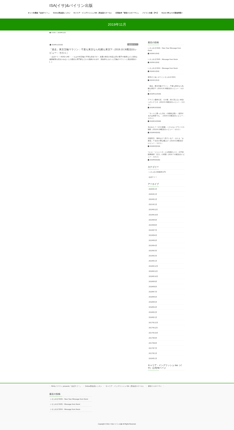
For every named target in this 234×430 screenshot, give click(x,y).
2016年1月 (153, 358)
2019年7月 (153, 230)
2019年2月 (153, 256)
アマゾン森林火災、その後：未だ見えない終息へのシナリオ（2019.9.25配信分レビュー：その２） (166, 102)
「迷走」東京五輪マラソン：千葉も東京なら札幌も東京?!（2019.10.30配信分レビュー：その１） (166, 88)
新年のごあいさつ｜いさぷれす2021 (162, 77)
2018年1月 (153, 317)
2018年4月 (153, 307)
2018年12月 (153, 266)
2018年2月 (153, 312)
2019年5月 (153, 240)
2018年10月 (153, 276)
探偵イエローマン (155, 386)
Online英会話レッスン (93, 386)
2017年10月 (153, 333)
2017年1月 (153, 353)
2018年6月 (153, 297)
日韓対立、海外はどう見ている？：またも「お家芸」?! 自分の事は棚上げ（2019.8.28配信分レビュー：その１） (166, 140)
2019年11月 (153, 209)
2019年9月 (153, 220)
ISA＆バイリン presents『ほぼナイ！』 (66, 386)
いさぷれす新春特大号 (157, 172)
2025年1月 (153, 194)
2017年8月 (153, 343)
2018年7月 (153, 292)
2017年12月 (153, 323)
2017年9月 (153, 338)
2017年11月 (153, 328)
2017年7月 (153, 348)
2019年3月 (153, 251)
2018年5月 (153, 302)
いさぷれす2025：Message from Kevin (163, 59)
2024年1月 (153, 199)
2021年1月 (153, 204)
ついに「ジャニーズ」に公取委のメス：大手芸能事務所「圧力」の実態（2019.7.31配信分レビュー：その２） (166, 154)
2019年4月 (153, 245)
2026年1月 (153, 189)
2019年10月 (153, 215)
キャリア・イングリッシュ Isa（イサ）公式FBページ (165, 366)
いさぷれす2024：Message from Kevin (163, 68)
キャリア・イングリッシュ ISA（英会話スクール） (125, 386)
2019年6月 (153, 235)
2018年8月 (153, 287)
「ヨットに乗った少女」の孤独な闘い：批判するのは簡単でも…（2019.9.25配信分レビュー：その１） (166, 115)
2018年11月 (153, 271)
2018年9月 (153, 281)
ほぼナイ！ (133, 44)
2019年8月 (153, 225)
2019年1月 (153, 261)
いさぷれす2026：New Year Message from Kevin (69, 399)
